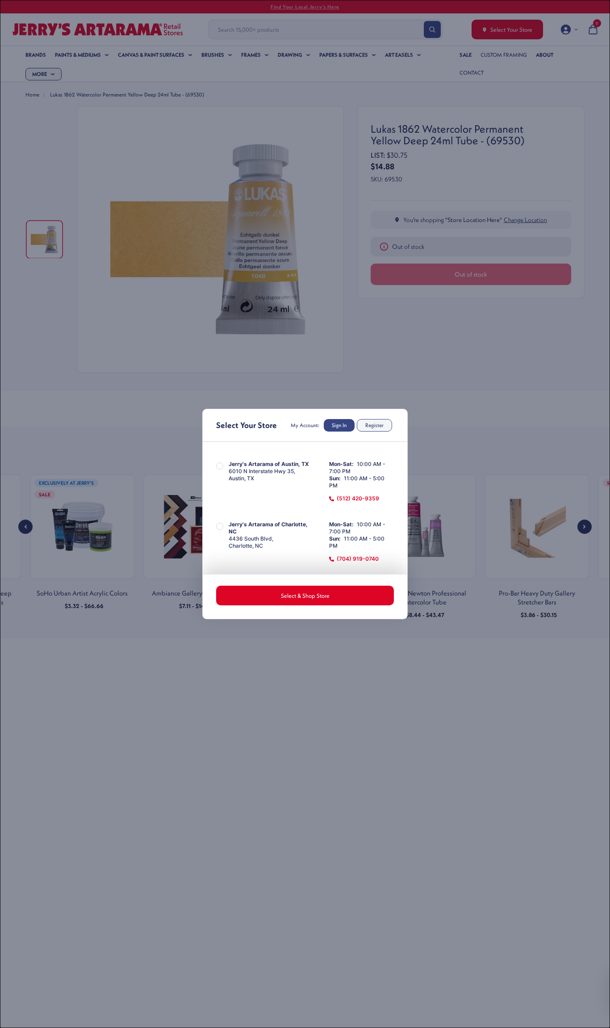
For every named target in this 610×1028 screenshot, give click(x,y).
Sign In (339, 425)
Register (374, 425)
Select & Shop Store (305, 595)
